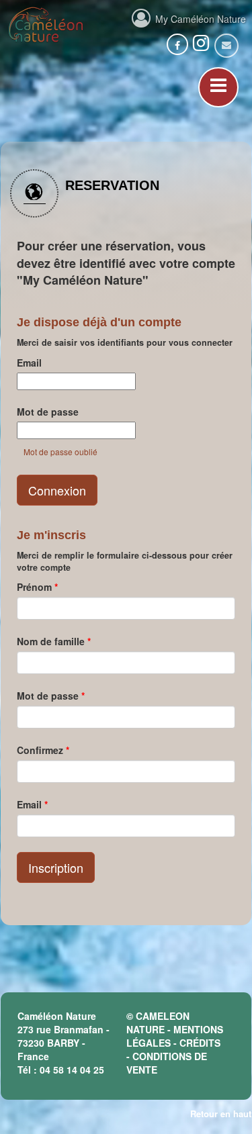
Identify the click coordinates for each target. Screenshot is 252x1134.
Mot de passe (48, 411)
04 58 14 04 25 (72, 1069)
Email (29, 362)
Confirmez (43, 750)
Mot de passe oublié (60, 451)
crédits (199, 1042)
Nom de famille (54, 641)
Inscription (55, 867)
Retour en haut (220, 1113)
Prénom (37, 587)
